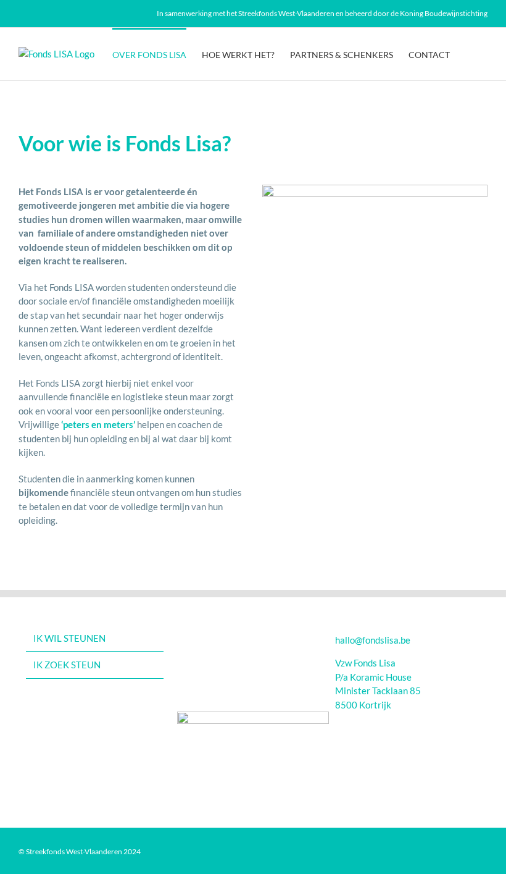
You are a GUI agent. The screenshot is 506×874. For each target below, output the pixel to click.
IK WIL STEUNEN (69, 638)
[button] (468, 54)
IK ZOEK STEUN (67, 664)
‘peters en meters (97, 424)
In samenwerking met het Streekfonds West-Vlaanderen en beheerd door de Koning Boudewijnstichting (322, 13)
